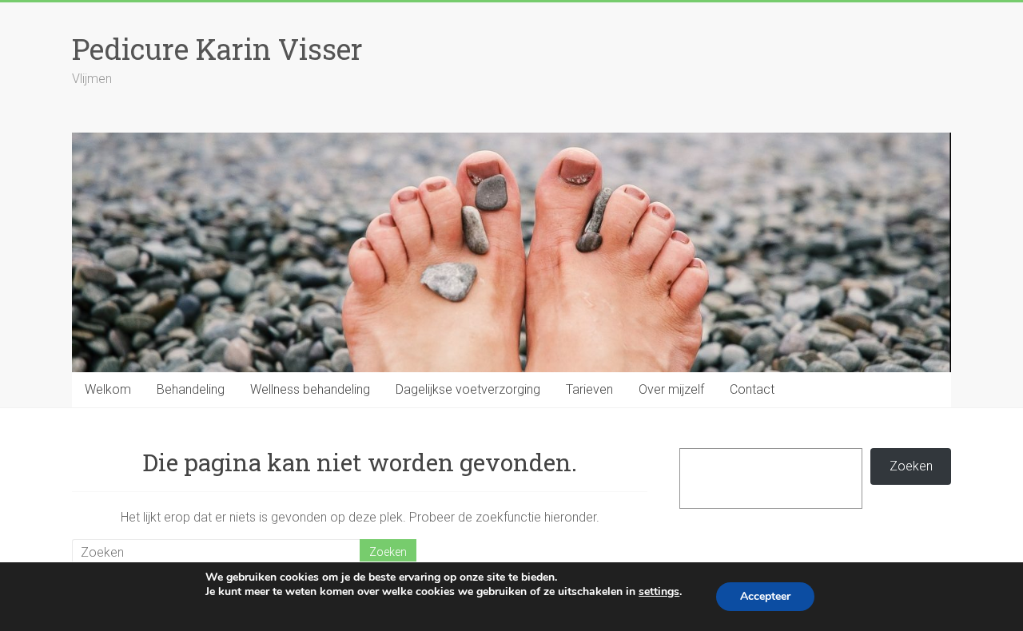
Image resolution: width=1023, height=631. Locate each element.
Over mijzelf (671, 389)
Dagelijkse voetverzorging (468, 389)
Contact (752, 389)
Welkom (108, 389)
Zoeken (911, 466)
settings (659, 592)
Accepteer (765, 596)
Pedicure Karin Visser (217, 49)
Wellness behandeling (310, 389)
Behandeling (191, 389)
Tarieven (589, 389)
